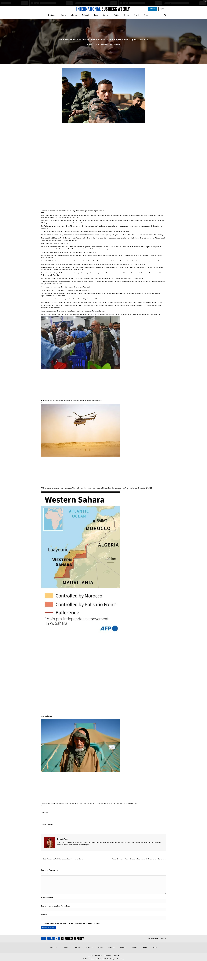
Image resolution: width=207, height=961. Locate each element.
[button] (152, 9)
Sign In (163, 938)
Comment (44, 874)
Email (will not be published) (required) (55, 906)
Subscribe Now (153, 938)
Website (44, 914)
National (50, 824)
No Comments (115, 44)
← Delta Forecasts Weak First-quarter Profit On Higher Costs (62, 859)
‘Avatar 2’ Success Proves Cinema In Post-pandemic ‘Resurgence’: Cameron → (139, 859)
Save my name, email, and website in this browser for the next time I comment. (72, 923)
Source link (45, 812)
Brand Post (104, 44)
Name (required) (47, 897)
